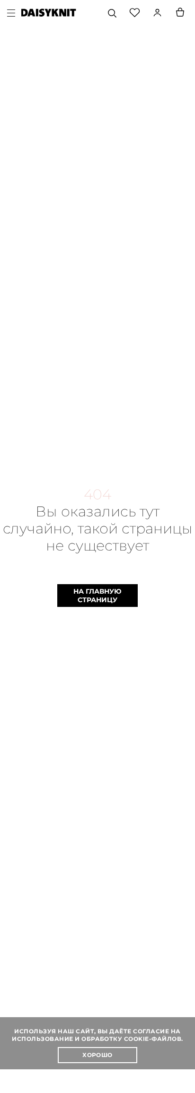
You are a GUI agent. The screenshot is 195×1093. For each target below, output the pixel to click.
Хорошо (97, 1054)
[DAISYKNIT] (48, 13)
